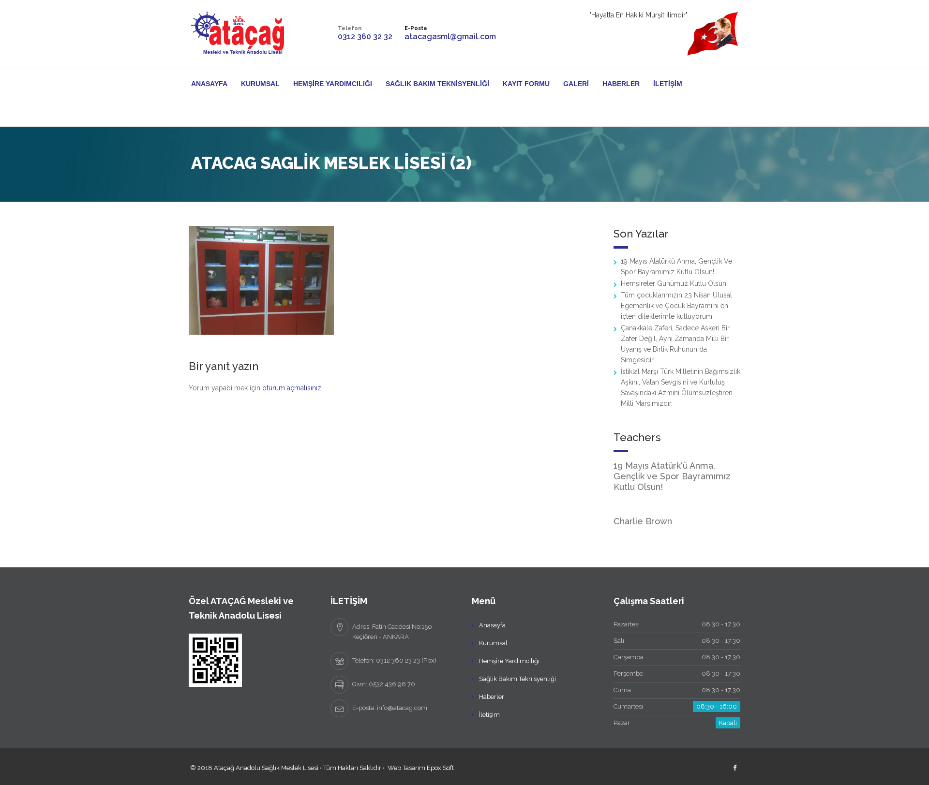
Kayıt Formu (526, 84)
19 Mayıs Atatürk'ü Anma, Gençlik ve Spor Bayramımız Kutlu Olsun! (672, 476)
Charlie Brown (643, 521)
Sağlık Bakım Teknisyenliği (437, 84)
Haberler (621, 84)
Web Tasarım (406, 767)
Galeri (576, 84)
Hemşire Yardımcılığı (332, 84)
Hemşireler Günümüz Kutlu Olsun (673, 283)
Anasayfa (209, 84)
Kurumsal (260, 84)
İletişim (667, 84)
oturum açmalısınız (291, 388)
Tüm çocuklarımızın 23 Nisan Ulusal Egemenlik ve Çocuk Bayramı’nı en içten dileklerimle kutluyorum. (676, 305)
